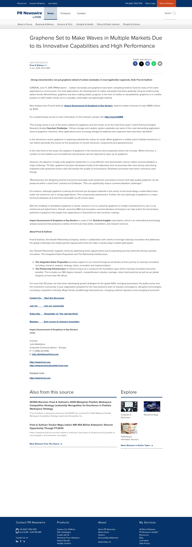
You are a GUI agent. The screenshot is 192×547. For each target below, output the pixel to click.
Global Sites (103, 542)
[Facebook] (20, 541)
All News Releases (147, 529)
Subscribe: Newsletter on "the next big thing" (54, 313)
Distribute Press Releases (68, 537)
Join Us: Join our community (47, 306)
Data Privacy (144, 543)
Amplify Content (64, 543)
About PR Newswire (106, 529)
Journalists (52, 3)
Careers (101, 535)
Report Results (63, 540)
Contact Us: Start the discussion (47, 298)
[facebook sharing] (135, 64)
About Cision (103, 532)
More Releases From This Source (44, 444)
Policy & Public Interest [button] (108, 24)
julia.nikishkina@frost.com (45, 354)
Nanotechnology (151, 414)
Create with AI (63, 535)
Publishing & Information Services (130, 438)
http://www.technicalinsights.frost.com (49, 365)
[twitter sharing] (141, 64)
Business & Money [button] (45, 24)
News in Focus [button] (25, 24)
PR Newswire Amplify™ (149, 532)
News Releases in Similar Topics (135, 445)
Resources (22, 3)
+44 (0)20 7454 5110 (28, 529)
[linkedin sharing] (147, 64)
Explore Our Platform (66, 529)
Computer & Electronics (126, 416)
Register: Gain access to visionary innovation (54, 321)
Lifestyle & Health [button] (84, 24)
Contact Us (21, 537)
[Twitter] (24, 541)
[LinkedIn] (17, 541)
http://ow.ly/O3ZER (114, 117)
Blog (141, 537)
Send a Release (166, 3)
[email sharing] (160, 64)
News (50, 13)
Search (168, 13)
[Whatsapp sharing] (153, 64)
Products (65, 13)
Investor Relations (37, 3)
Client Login (150, 3)
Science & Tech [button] (64, 24)
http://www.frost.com (40, 362)
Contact (81, 13)
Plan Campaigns (64, 532)
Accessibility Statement (108, 537)
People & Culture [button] (131, 24)
